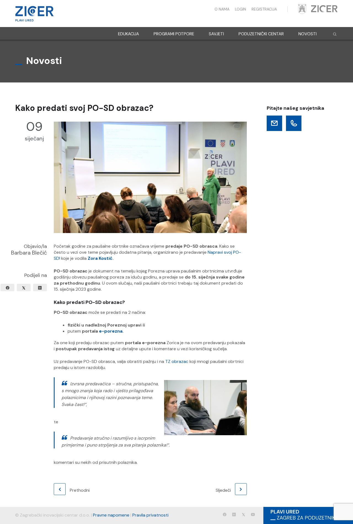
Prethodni (80, 490)
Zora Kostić (100, 258)
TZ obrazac (176, 361)
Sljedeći (223, 490)
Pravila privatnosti (150, 515)
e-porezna (110, 331)
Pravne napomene (111, 515)
